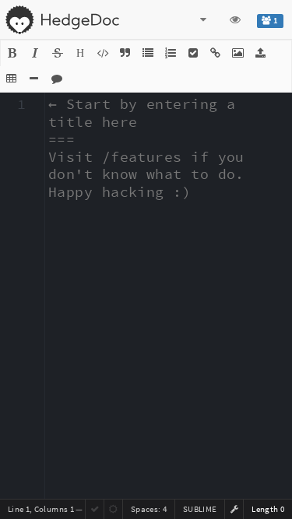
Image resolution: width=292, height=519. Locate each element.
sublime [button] (199, 508)
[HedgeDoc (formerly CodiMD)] (62, 19)
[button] (12, 53)
